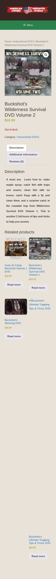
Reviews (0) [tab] (16, 161)
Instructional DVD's (23, 41)
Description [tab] (16, 147)
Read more (14, 284)
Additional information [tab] (23, 154)
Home (8, 41)
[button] (46, 55)
